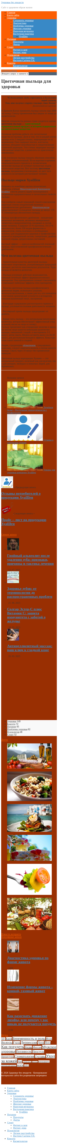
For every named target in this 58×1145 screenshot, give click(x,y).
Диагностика (19, 23)
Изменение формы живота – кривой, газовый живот (30, 989)
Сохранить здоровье (23, 20)
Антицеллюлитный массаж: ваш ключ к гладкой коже (29, 648)
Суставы (40, 1056)
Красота (11, 63)
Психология (13, 55)
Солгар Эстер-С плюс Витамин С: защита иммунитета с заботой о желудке (26, 615)
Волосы (6, 1042)
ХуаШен (23, 36)
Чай (20, 1061)
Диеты (16, 44)
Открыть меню (9, 71)
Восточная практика (23, 34)
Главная (11, 12)
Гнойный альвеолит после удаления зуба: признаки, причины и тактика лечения (30, 559)
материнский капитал (8, 1065)
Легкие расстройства (23, 58)
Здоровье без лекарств (12, 2)
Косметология (20, 65)
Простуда (38, 1051)
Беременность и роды (28, 1038)
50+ (3, 1038)
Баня (9, 1038)
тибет (26, 1065)
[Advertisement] (29, 689)
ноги (20, 1065)
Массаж (37, 1047)
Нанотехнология (40, 207)
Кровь (28, 1047)
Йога (48, 1042)
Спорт (10, 47)
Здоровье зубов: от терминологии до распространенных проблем (29, 592)
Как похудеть (12, 1047)
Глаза (16, 1042)
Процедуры (7, 1056)
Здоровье (11, 18)
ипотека (35, 1062)
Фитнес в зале (20, 50)
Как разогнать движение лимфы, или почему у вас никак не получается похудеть (31, 1020)
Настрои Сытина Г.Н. (24, 60)
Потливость (24, 1051)
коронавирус (44, 1061)
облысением (29, 345)
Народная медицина (23, 31)
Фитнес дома (19, 52)
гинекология (27, 1062)
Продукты (18, 42)
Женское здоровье (22, 28)
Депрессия (29, 1042)
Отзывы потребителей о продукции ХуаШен (21, 495)
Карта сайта (13, 15)
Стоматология (24, 1056)
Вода (49, 1038)
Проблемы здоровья (23, 26)
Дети (41, 1042)
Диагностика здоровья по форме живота (27, 960)
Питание (11, 39)
